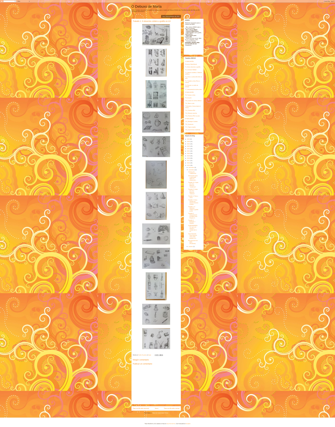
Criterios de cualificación (192, 172)
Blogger (188, 423)
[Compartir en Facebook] (160, 355)
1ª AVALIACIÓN (189, 61)
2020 (188, 153)
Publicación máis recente (141, 408)
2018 (188, 158)
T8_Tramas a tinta (190, 95)
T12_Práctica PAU (190, 110)
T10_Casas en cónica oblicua (193, 100)
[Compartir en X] (159, 355)
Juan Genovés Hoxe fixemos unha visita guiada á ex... (192, 236)
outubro (191, 246)
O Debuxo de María (146, 6)
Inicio (156, 408)
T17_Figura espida (190, 127)
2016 (188, 163)
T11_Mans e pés (189, 103)
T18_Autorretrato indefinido (192, 129)
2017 (188, 160)
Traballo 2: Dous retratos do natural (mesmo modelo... (193, 202)
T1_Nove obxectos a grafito (192, 67)
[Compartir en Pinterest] (162, 355)
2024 (188, 144)
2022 (188, 148)
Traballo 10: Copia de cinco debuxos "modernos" (193, 184)
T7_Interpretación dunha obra (193, 89)
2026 (188, 139)
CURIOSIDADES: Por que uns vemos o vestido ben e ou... (193, 228)
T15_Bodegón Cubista (191, 121)
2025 (188, 141)
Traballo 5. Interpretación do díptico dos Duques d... (192, 215)
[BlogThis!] (157, 355)
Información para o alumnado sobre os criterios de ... (193, 178)
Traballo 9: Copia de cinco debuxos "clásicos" (193, 191)
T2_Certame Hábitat (190, 69)
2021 (188, 151)
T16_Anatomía (189, 124)
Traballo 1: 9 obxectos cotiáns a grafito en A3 (193, 209)
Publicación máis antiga (172, 408)
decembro (191, 167)
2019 (188, 156)
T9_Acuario (188, 98)
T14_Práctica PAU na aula (192, 116)
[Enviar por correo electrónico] (155, 355)
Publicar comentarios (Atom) (160, 413)
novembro (191, 169)
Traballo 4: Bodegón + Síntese (192, 222)
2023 (188, 146)
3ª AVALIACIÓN (189, 118)
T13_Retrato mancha (191, 113)
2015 (188, 165)
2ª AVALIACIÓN (189, 92)
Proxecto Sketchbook (191, 64)
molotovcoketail (171, 423)
